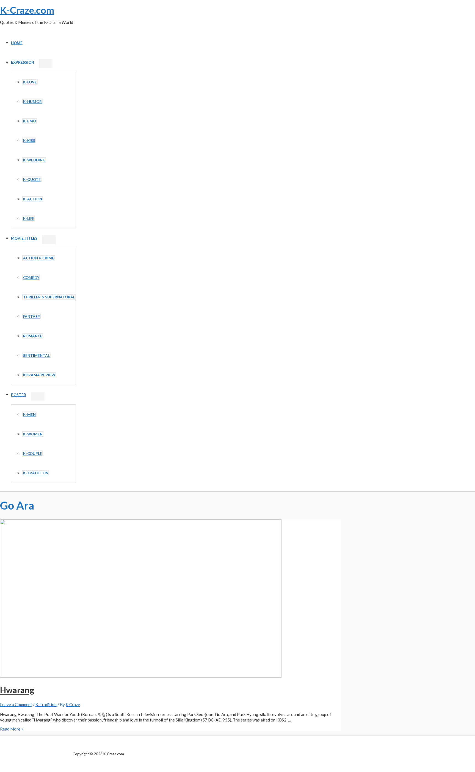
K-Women (33, 434)
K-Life (28, 218)
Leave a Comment (16, 704)
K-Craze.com (27, 10)
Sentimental (36, 355)
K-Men (29, 414)
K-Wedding (34, 160)
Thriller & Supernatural (49, 297)
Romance (32, 336)
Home (17, 43)
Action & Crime (38, 258)
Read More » (11, 728)
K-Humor (32, 101)
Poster (18, 395)
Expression (22, 62)
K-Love (30, 82)
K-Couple (32, 453)
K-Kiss (29, 140)
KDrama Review (39, 375)
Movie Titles (24, 238)
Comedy (31, 277)
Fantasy (31, 316)
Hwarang (17, 690)
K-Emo (29, 121)
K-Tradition (35, 473)
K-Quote (32, 179)
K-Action (32, 199)
